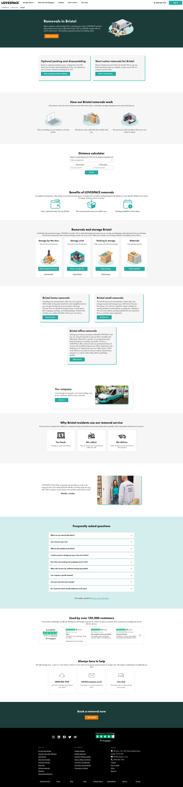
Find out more (48, 274)
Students (61, 2)
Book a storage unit (77, 269)
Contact (113, 762)
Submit (91, 172)
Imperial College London (83, 757)
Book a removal (51, 36)
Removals (15, 7)
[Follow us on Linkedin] (59, 738)
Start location (80, 165)
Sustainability (111, 781)
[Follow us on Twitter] (70, 738)
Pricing (138, 781)
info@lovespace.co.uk (120, 757)
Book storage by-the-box (48, 269)
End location (103, 165)
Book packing (106, 269)
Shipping (41, 771)
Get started (92, 717)
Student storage (80, 751)
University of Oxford (81, 768)
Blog (71, 781)
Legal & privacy (45, 781)
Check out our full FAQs (100, 598)
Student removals (80, 754)
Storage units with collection (47, 754)
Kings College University (83, 760)
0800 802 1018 (118, 760)
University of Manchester (83, 765)
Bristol (23, 7)
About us (113, 771)
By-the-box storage (44, 751)
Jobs (84, 781)
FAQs (112, 768)
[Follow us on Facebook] (64, 738)
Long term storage (44, 762)
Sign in (175, 3)
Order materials (134, 269)
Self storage (42, 757)
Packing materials (44, 768)
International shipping (45, 774)
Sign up (124, 781)
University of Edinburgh (82, 762)
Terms (58, 781)
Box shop (85, 2)
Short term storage (44, 760)
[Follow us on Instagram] (53, 738)
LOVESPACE (5, 7)
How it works (115, 765)
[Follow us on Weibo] (75, 738)
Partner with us (98, 781)
